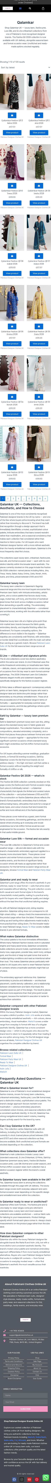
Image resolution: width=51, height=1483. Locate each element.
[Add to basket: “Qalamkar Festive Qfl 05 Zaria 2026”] (39, 326)
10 (40, 498)
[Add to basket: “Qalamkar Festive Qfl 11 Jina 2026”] (39, 115)
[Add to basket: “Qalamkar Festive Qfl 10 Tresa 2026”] (12, 186)
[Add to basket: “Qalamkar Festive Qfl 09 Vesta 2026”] (39, 186)
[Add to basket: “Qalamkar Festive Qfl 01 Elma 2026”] (39, 467)
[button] (20, 8)
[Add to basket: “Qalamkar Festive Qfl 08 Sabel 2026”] (12, 256)
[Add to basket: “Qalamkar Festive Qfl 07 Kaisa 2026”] (39, 256)
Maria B (31, 1021)
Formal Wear (22, 870)
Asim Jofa (29, 1015)
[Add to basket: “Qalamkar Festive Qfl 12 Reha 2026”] (12, 115)
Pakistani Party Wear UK (10, 1059)
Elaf (15, 1440)
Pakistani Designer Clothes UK (28, 1040)
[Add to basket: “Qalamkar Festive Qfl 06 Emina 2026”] (12, 326)
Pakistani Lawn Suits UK (10, 1053)
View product (12, 132)
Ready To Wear (28, 927)
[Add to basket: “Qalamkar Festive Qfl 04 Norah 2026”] (12, 397)
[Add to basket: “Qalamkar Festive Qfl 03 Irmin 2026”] (39, 397)
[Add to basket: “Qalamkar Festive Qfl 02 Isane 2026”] (12, 467)
